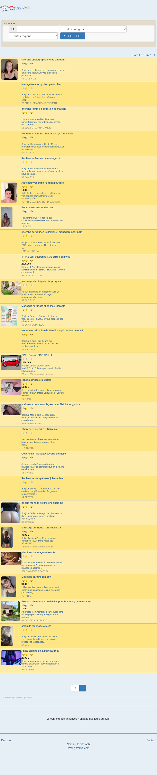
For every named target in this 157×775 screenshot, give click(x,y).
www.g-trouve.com (78, 747)
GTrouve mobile (15, 8)
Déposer (6, 740)
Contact (151, 740)
